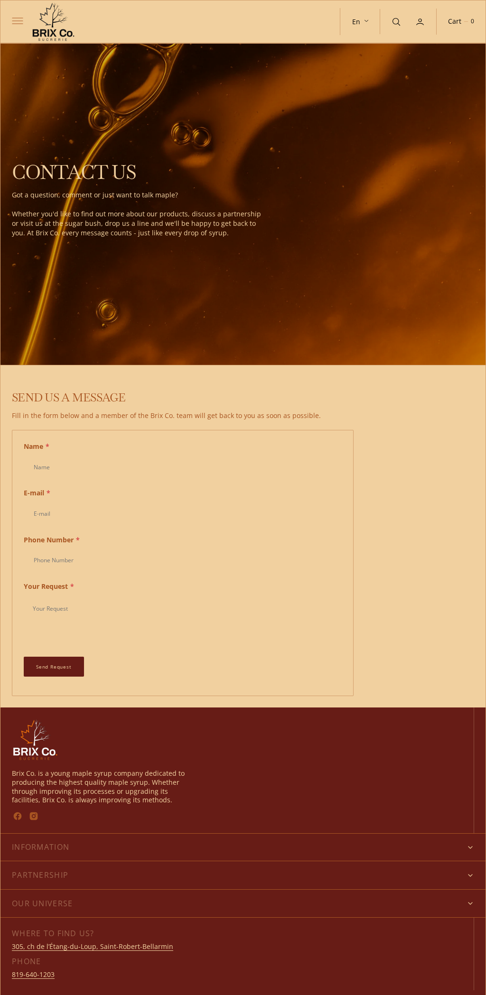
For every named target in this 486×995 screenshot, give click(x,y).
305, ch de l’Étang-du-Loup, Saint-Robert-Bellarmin (92, 946)
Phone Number (52, 539)
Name (36, 446)
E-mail (37, 492)
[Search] (395, 21)
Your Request (49, 586)
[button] (16, 22)
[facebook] (17, 816)
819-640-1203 (33, 974)
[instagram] (33, 816)
